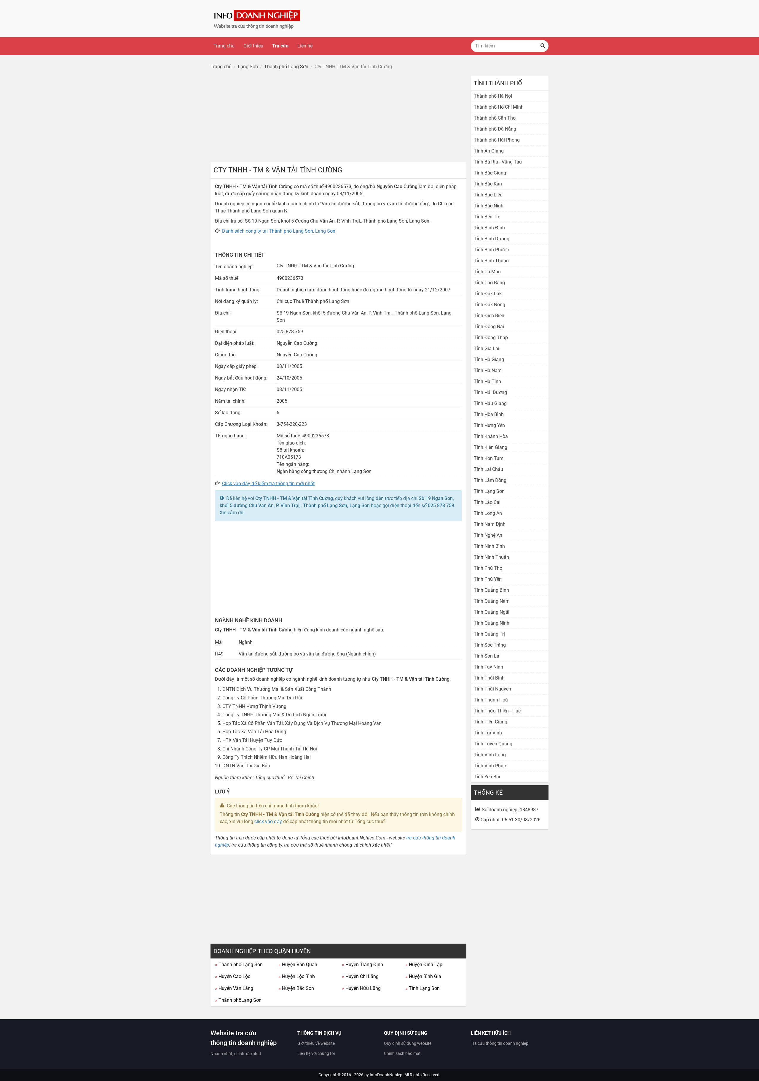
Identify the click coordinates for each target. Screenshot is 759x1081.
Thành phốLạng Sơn (238, 1000)
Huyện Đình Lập (423, 964)
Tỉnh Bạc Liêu (488, 195)
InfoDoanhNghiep (386, 1074)
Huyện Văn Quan (297, 964)
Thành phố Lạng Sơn (239, 964)
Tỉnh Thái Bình (489, 678)
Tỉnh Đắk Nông (489, 304)
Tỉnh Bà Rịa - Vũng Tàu (498, 162)
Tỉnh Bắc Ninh (488, 206)
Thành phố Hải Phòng (497, 140)
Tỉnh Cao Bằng (489, 282)
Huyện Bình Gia (423, 976)
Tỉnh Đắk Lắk (488, 293)
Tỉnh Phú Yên (488, 579)
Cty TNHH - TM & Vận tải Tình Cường (294, 498)
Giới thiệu (253, 46)
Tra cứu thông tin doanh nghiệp (499, 1043)
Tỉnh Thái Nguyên (492, 689)
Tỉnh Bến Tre (487, 217)
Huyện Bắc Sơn (296, 988)
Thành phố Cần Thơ (495, 118)
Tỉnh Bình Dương (491, 239)
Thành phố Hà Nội (493, 96)
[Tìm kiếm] (542, 46)
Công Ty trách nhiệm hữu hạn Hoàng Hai (266, 757)
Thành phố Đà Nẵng (495, 129)
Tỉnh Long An (488, 513)
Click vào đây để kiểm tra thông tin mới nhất (268, 483)
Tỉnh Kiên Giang (490, 447)
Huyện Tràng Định (362, 964)
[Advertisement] (338, 117)
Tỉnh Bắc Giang (490, 173)
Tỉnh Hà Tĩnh (487, 381)
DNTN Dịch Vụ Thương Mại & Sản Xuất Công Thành (276, 689)
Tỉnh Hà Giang (489, 359)
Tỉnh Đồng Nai (489, 326)
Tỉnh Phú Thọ (488, 568)
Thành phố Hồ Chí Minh (499, 107)
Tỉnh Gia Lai (486, 348)
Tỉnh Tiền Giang (490, 722)
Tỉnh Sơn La (486, 656)
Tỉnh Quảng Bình (491, 590)
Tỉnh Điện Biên (489, 315)
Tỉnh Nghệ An (488, 535)
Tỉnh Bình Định (489, 228)
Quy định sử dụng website (407, 1043)
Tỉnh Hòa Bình (489, 414)
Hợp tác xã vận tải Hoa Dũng (254, 731)
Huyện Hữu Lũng (361, 988)
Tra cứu (280, 46)
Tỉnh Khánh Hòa (491, 436)
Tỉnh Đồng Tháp (491, 337)
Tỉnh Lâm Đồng (490, 480)
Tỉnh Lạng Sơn (422, 988)
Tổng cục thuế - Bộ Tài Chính (284, 777)
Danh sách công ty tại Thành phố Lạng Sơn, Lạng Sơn (278, 231)
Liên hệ (304, 46)
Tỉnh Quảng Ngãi (491, 612)
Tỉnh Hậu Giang (490, 403)
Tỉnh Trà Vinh (488, 733)
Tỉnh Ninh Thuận (491, 557)
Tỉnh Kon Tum (488, 458)
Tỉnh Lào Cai (487, 502)
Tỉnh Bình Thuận (491, 260)
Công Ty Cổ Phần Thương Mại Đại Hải (262, 698)
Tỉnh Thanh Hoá (491, 700)
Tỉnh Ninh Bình (489, 546)
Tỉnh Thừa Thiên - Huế (497, 711)
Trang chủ (224, 46)
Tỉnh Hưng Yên (489, 425)
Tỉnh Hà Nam (488, 370)
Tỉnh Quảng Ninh (491, 623)
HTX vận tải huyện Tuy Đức (252, 740)
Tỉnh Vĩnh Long (490, 755)
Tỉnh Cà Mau (487, 271)
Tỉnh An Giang (489, 151)
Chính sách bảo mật (402, 1053)
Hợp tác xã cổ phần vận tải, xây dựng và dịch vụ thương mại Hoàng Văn (302, 723)
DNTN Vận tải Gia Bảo (246, 766)
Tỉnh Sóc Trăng (490, 645)
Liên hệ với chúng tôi (316, 1053)
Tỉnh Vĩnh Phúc (490, 766)
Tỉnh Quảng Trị (489, 634)
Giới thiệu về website (316, 1043)
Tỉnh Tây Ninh (488, 667)
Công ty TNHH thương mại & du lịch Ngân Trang (275, 715)
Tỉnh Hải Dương (490, 392)
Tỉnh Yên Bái (487, 777)
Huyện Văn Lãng (234, 988)
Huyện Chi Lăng (360, 976)
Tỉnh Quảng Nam (492, 601)
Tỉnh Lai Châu (488, 469)
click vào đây (268, 821)
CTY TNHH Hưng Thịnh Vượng (254, 706)
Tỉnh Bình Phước (491, 250)
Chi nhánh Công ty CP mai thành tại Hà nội (269, 749)
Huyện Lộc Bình (296, 976)
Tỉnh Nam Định (490, 524)
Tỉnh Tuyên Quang (493, 744)
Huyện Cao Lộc (232, 976)
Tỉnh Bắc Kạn (488, 184)
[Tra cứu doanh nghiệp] (258, 18)
